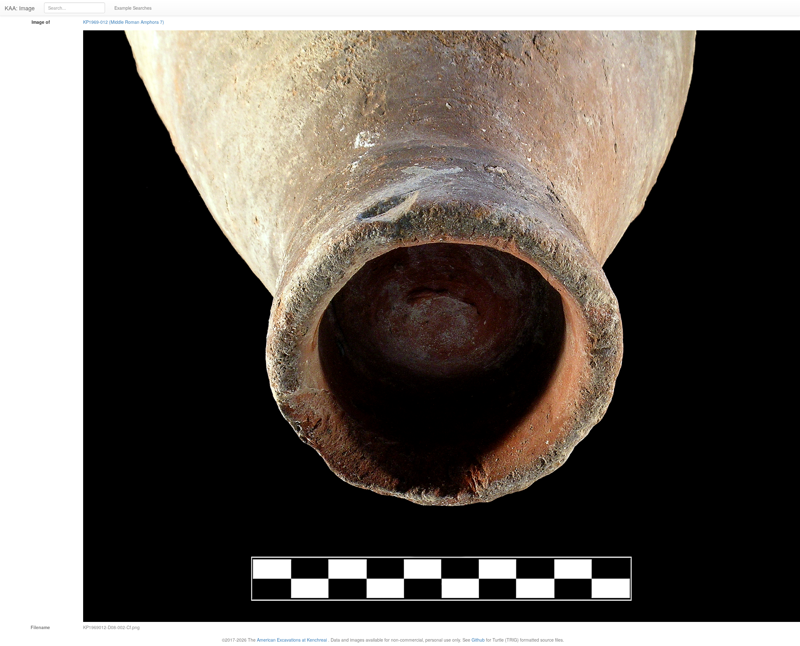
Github (478, 640)
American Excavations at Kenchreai (292, 640)
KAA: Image (20, 8)
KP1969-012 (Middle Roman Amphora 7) (123, 22)
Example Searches (133, 8)
